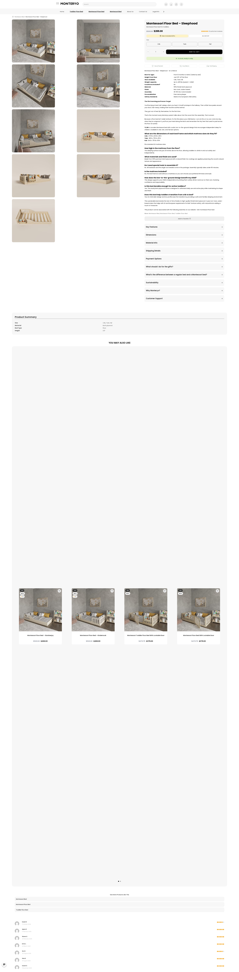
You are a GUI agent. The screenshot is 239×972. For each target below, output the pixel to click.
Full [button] (210, 44)
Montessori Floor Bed (96, 12)
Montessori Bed (115, 12)
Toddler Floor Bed (76, 12)
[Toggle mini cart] (176, 4)
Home (62, 12)
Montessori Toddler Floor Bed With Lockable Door (145, 635)
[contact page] (166, 4)
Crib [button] (158, 44)
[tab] (118, 881)
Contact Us (143, 12)
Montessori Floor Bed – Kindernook (93, 635)
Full (111, 323)
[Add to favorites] (59, 591)
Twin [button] (184, 44)
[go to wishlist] (181, 4)
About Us (130, 12)
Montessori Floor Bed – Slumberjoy (40, 635)
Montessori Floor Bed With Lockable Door (198, 635)
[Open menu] (58, 3)
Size (147, 40)
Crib (104, 323)
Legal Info (156, 12)
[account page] (171, 4)
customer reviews (215, 31)
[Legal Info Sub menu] (164, 11)
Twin (107, 323)
